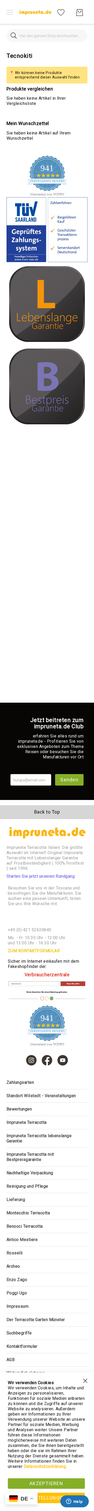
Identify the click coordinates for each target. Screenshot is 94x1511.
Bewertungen (19, 1109)
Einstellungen (46, 1498)
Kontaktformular (22, 1346)
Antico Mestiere (22, 1239)
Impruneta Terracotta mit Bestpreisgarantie (30, 1157)
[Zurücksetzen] (80, 36)
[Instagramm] (31, 1060)
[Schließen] (14, 36)
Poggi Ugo (17, 1292)
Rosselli (15, 1252)
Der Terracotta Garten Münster (36, 1319)
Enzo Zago (17, 1279)
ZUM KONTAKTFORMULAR (34, 950)
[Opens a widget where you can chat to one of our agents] (74, 1501)
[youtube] (62, 1060)
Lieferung (16, 1199)
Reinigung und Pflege (27, 1186)
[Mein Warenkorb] (79, 12)
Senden (69, 779)
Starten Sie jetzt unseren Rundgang (41, 876)
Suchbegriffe (19, 1332)
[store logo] (35, 12)
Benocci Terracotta (25, 1226)
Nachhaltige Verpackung (30, 1172)
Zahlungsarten (20, 1082)
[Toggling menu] (10, 12)
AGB (11, 1359)
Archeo (13, 1266)
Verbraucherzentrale (47, 974)
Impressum (17, 1306)
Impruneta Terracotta (27, 1122)
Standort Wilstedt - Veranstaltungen (41, 1095)
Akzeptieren (46, 1483)
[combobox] (47, 35)
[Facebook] (47, 1060)
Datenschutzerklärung (45, 1466)
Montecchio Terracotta (28, 1212)
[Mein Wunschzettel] (61, 12)
